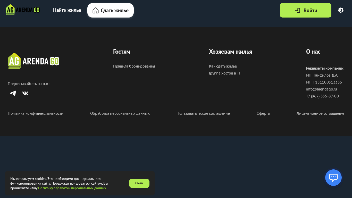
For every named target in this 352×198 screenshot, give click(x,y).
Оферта (263, 113)
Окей (139, 183)
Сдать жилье (115, 10)
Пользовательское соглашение (203, 113)
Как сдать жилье (223, 66)
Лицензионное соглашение (320, 113)
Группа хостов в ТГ (225, 73)
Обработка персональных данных (120, 113)
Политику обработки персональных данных (72, 188)
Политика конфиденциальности (35, 113)
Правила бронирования (134, 66)
